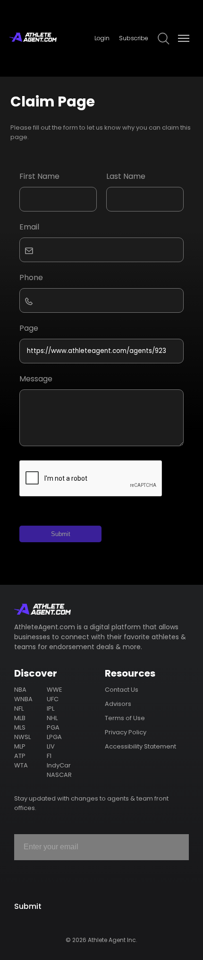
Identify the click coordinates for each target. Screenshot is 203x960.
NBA (20, 689)
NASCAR (59, 774)
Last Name (125, 176)
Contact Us (121, 689)
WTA (21, 765)
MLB (19, 717)
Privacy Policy (125, 732)
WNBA (23, 699)
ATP (19, 755)
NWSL (22, 736)
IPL (50, 708)
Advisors (118, 703)
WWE (54, 689)
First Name (39, 176)
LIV (51, 746)
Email (29, 226)
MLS (19, 727)
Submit (60, 533)
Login (102, 38)
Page (28, 328)
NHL (52, 717)
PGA (53, 727)
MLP (19, 746)
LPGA (54, 736)
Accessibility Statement (140, 746)
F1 (49, 755)
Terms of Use (125, 717)
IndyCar (59, 765)
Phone (31, 277)
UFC (53, 699)
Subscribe (133, 38)
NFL (19, 708)
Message (35, 378)
